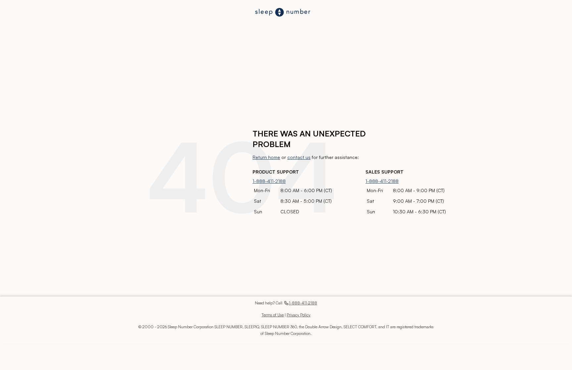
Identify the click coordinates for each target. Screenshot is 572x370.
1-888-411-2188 (269, 181)
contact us (298, 157)
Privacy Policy (298, 314)
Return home (266, 157)
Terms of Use (273, 314)
